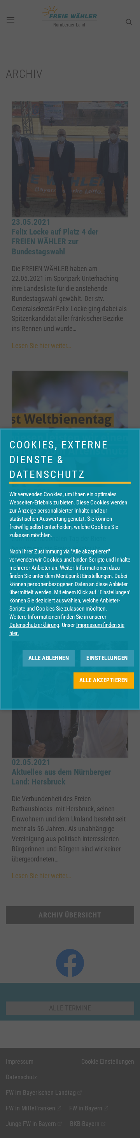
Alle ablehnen (48, 658)
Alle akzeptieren (103, 680)
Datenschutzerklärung (34, 624)
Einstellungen (107, 658)
